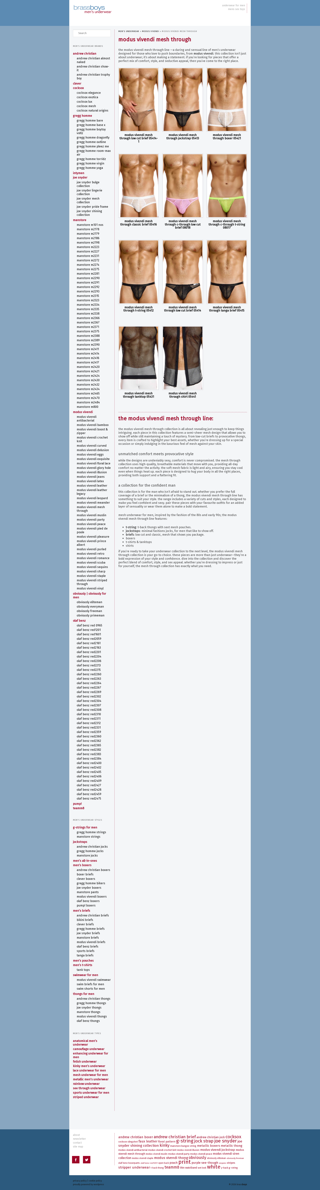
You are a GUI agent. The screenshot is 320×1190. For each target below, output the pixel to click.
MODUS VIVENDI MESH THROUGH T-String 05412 (138, 309)
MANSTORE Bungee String (183, 1146)
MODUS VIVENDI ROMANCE (93, 558)
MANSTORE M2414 (88, 353)
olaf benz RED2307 (89, 705)
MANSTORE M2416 (88, 358)
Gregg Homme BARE (90, 120)
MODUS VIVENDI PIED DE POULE (92, 530)
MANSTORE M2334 (88, 304)
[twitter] (86, 1160)
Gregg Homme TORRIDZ (91, 159)
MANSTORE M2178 (88, 229)
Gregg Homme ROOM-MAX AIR (94, 152)
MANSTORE (79, 220)
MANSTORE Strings (88, 836)
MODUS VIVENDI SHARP (91, 571)
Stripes (231, 1162)
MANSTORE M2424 (88, 375)
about (76, 1135)
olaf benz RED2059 (89, 638)
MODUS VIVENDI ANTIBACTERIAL (86, 418)
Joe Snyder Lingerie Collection (89, 192)
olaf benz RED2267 (89, 687)
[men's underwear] (92, 5)
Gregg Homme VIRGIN (90, 163)
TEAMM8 (78, 808)
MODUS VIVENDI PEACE (91, 524)
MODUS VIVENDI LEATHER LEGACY (92, 491)
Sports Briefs (85, 951)
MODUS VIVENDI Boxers (92, 896)
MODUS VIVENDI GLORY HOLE (94, 468)
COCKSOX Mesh (86, 106)
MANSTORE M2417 (88, 362)
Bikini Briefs (85, 920)
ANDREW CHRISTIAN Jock (210, 1137)
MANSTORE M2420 (88, 367)
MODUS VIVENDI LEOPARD (92, 498)
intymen (78, 173)
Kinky (164, 1145)
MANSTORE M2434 (88, 389)
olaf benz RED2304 (89, 701)
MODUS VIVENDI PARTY (91, 519)
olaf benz (79, 620)
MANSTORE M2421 (88, 371)
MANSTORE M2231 (88, 256)
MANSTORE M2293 (88, 291)
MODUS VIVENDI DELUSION (93, 450)
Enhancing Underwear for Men (90, 1055)
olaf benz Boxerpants (129, 1163)
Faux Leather (148, 1141)
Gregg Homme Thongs (91, 1003)
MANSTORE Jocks (87, 855)
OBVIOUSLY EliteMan (89, 602)
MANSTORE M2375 (88, 331)
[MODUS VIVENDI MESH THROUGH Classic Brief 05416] (138, 186)
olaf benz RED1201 (89, 630)
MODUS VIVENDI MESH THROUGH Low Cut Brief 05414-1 (138, 138)
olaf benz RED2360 (89, 736)
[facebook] (76, 1160)
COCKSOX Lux (84, 101)
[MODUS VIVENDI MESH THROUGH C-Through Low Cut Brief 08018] (182, 186)
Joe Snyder (80, 177)
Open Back (163, 1163)
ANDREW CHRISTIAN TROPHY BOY (93, 76)
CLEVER (77, 83)
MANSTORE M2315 (88, 296)
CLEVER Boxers (86, 879)
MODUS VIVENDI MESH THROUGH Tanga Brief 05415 (226, 309)
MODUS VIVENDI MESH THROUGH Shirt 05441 (183, 395)
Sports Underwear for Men (91, 1092)
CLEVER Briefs (85, 924)
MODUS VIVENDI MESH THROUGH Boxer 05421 (227, 136)
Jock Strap (204, 1141)
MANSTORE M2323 (88, 300)
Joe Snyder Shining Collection (89, 213)
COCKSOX (78, 88)
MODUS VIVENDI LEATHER (92, 485)
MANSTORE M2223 (88, 247)
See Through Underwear (89, 1088)
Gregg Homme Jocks (90, 851)
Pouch (174, 1162)
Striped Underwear (86, 1097)
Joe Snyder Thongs (89, 1007)
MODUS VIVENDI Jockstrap (217, 1150)
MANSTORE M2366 (88, 318)
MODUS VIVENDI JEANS (91, 476)
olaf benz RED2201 (89, 652)
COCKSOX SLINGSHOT (128, 1141)
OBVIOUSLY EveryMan (90, 606)
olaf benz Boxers (88, 901)
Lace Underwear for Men (89, 1070)
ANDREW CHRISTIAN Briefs (93, 915)
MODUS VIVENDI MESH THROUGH (91, 509)
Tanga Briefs (85, 955)
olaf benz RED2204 (89, 656)
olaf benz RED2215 (89, 670)
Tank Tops (83, 970)
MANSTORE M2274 (88, 265)
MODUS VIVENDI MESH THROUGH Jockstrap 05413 (182, 136)
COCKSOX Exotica (87, 97)
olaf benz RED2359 (89, 732)
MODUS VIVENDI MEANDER (93, 502)
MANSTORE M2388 (88, 336)
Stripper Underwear (134, 1167)
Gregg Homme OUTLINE (91, 142)
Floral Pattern (166, 1141)
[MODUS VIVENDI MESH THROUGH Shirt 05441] (182, 358)
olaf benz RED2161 (89, 643)
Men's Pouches (83, 960)
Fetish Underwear (85, 1061)
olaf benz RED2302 (89, 696)
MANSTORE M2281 (88, 273)
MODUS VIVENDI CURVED (92, 445)
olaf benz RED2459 (89, 794)
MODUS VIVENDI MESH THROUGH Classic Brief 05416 (138, 222)
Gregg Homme (82, 115)
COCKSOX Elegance (89, 93)
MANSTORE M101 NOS (90, 225)
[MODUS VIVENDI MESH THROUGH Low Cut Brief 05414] (182, 272)
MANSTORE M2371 (88, 327)
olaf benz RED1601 (89, 634)
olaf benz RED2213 (89, 665)
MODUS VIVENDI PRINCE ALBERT (91, 543)
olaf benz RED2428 (89, 789)
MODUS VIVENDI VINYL (90, 588)
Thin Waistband (188, 1167)
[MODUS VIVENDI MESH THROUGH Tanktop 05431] (138, 358)
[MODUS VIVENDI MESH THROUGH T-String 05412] (138, 272)
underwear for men (233, 5)
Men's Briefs (81, 910)
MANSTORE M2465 (88, 393)
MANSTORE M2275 (88, 269)
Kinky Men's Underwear (89, 1066)
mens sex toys (236, 9)
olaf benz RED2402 (89, 767)
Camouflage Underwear (88, 1049)
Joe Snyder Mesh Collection (88, 200)
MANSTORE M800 (87, 407)
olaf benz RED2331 (89, 727)
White (213, 1167)
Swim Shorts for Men (91, 988)
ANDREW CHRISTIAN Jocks (92, 846)
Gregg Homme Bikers (91, 883)
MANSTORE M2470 (88, 398)
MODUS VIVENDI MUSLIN (91, 515)
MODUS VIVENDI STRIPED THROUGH (92, 582)
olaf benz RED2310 (89, 714)
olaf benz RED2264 (89, 683)
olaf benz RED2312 (89, 723)
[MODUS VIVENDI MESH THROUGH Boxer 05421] (227, 100)
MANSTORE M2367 (88, 322)
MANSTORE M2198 (88, 242)
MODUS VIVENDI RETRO (90, 553)
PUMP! (77, 803)
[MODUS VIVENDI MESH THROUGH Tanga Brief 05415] (227, 272)
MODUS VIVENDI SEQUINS (92, 567)
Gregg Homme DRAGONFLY (93, 137)
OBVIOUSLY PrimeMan (90, 615)
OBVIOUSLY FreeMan (89, 611)
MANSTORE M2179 (88, 233)
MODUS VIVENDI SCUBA (91, 562)
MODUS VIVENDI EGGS (90, 454)
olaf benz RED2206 (89, 661)
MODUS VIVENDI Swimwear (94, 980)
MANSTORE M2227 (88, 251)
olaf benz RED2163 (89, 647)
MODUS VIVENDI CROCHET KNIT (92, 439)
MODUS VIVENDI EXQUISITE (93, 459)
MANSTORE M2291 (88, 282)
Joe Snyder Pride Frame (92, 206)
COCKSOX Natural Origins (92, 110)
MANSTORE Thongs (88, 1012)
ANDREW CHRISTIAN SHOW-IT (93, 68)
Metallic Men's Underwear (91, 1079)
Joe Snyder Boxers (89, 887)
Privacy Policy (80, 1180)
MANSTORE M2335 (88, 309)
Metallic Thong (231, 1145)
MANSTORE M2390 (88, 344)
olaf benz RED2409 (89, 781)
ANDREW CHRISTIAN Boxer (135, 1137)
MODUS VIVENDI (150, 31)
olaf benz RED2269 (89, 692)
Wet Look (202, 1168)
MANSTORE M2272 (88, 260)
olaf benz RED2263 (89, 678)
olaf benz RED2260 (89, 674)
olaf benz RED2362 (89, 741)
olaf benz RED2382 (89, 749)
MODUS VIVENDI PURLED (91, 549)
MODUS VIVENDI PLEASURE (93, 536)
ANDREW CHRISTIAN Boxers (93, 870)
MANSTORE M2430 (88, 380)
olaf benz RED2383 (89, 754)
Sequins (222, 1163)
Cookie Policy (95, 1180)
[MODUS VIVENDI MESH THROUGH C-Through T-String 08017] (227, 186)
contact (77, 1142)
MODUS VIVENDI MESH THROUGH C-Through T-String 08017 (227, 224)
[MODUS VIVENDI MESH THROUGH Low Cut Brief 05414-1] (138, 100)
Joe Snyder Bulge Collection (88, 184)
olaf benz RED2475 (89, 798)
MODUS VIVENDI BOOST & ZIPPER (92, 431)
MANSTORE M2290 (88, 278)
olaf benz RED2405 (89, 772)
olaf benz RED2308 (89, 710)
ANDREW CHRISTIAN (84, 53)
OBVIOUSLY (197, 1157)
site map (78, 1146)
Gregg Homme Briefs (91, 929)
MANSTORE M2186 (88, 238)
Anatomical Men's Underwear (85, 1042)
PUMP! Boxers (86, 905)
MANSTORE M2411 (88, 349)
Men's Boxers (82, 865)
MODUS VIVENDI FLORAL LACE (93, 463)
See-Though (209, 1162)
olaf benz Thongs (88, 1021)
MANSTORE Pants (88, 892)
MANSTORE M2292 (88, 287)
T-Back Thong (157, 1168)
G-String (184, 1141)
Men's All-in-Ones (85, 860)
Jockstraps (80, 842)
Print (184, 1162)
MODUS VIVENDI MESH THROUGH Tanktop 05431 (138, 395)
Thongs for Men (83, 994)
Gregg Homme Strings (91, 832)
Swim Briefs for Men (90, 984)
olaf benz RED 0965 (89, 625)
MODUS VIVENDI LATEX (90, 481)
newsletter (79, 1138)
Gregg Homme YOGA (90, 168)
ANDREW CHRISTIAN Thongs (93, 998)
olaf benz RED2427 (89, 785)
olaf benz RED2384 (89, 758)
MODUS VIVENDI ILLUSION (92, 472)
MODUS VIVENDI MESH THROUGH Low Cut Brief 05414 (182, 309)
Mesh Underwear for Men (90, 1075)
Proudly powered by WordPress (88, 1184)
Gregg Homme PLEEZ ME (93, 146)
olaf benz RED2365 (89, 745)
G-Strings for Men (85, 827)
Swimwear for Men (85, 975)
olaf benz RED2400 (89, 763)
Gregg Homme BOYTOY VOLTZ (91, 131)
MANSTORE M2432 (88, 384)
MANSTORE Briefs (88, 937)
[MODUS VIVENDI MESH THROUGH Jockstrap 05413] (182, 100)
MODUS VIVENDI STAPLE (91, 576)
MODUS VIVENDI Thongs (92, 1016)
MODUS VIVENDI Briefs (91, 942)
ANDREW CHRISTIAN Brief (175, 1136)
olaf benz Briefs (87, 946)
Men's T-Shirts (82, 965)
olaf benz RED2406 (89, 776)
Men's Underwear (128, 31)
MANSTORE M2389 (88, 340)
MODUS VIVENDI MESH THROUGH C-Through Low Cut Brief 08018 (183, 224)
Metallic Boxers (208, 1145)
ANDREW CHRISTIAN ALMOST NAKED (93, 60)
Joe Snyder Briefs (88, 933)
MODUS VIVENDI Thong (171, 1158)
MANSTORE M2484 (88, 402)
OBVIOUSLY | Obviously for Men (89, 595)
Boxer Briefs (85, 874)
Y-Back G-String (229, 1167)
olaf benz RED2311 (89, 718)
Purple (196, 1162)
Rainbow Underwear (86, 1084)
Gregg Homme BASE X (91, 125)
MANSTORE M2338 (88, 313)
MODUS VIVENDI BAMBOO (93, 425)
